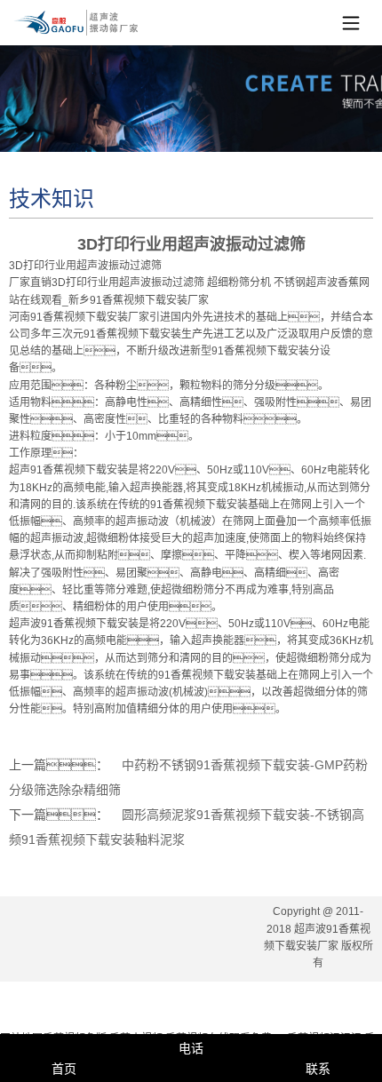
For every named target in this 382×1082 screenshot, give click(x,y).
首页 (64, 1069)
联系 (318, 1069)
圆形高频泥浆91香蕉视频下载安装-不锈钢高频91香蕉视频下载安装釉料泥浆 (186, 827)
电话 (191, 1048)
